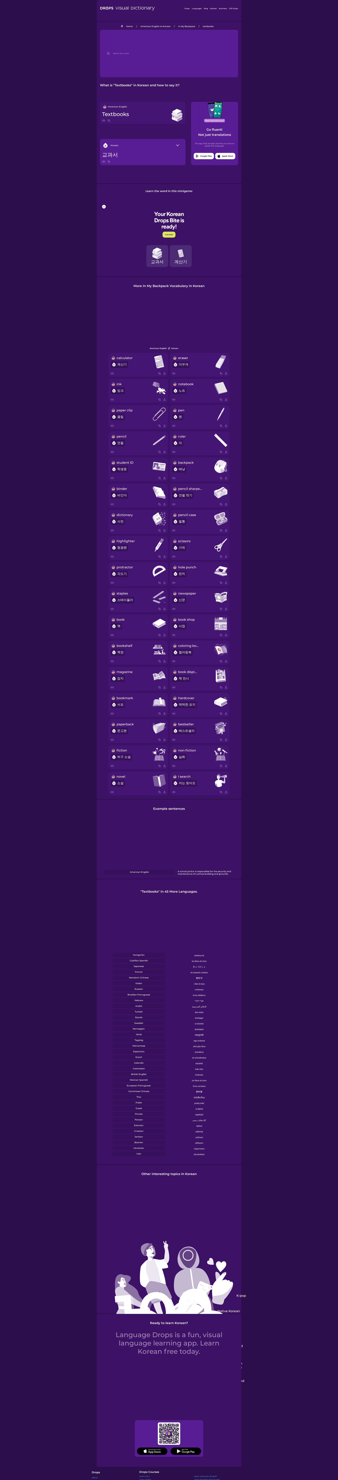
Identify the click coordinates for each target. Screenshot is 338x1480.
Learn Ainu (144, 1476)
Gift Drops (233, 8)
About (95, 1477)
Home (129, 26)
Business (223, 8)
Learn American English (205, 1476)
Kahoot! (213, 8)
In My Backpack (186, 26)
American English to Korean (155, 26)
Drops (187, 8)
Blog (206, 8)
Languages (197, 8)
